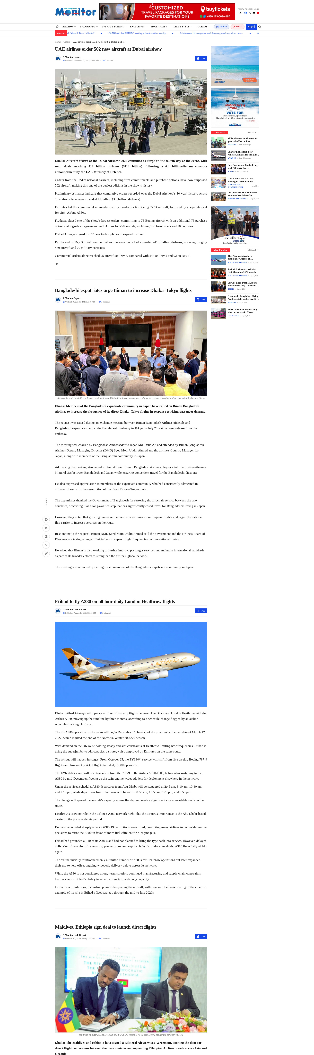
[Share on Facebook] (46, 519)
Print (203, 58)
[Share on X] (46, 528)
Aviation (67, 26)
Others (66, 42)
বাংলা (251, 26)
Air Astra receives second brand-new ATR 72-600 (233, 33)
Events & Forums (113, 26)
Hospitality (159, 26)
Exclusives (137, 26)
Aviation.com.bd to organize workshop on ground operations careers (164, 33)
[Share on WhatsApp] (46, 544)
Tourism (201, 26)
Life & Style (182, 26)
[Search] (259, 26)
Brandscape (87, 26)
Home (58, 42)
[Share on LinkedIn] (46, 536)
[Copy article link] (46, 553)
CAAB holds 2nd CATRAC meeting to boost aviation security (90, 33)
